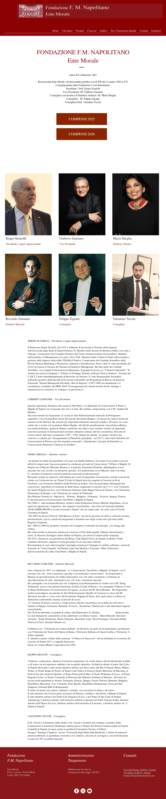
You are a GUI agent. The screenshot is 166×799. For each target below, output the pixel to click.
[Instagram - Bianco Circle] (83, 790)
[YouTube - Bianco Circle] (89, 790)
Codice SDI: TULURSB (18, 775)
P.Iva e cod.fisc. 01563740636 (21, 772)
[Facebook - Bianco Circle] (76, 790)
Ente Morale (13, 769)
